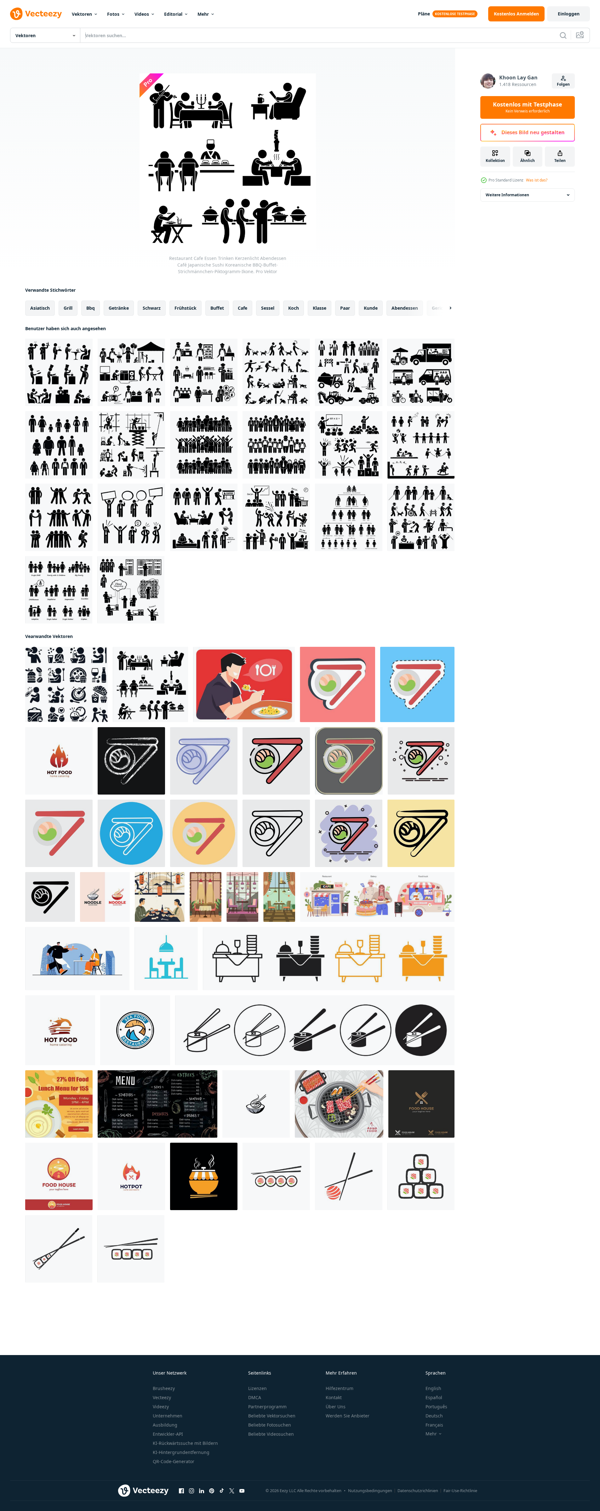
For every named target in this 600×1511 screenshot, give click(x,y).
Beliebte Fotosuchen (269, 1425)
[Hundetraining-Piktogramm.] (276, 372)
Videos (141, 14)
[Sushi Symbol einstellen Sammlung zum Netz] (314, 1030)
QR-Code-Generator (173, 1461)
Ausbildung (165, 1425)
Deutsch (434, 1416)
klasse (319, 308)
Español (434, 1397)
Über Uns (336, 1407)
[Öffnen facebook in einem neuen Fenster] (181, 1490)
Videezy (161, 1407)
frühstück (185, 308)
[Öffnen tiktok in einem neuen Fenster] (221, 1490)
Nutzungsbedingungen (370, 1490)
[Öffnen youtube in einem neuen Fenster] (241, 1490)
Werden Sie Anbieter (347, 1416)
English (433, 1388)
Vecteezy (162, 1397)
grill (68, 308)
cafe (242, 308)
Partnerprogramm (267, 1407)
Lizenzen (257, 1388)
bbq (90, 308)
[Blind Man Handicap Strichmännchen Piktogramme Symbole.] (420, 517)
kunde (371, 308)
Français (434, 1425)
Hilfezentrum (339, 1388)
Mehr (203, 14)
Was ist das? (536, 180)
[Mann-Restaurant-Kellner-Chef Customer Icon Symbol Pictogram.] (59, 372)
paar (345, 308)
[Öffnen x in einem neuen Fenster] (231, 1490)
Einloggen (569, 14)
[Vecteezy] (36, 14)
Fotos (113, 14)
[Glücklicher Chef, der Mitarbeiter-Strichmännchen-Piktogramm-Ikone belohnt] (276, 517)
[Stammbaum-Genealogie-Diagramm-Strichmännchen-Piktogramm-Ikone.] (348, 517)
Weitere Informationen (507, 195)
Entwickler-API (168, 1434)
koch (293, 308)
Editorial (173, 14)
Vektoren (82, 14)
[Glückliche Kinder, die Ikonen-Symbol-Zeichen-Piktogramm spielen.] (420, 445)
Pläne (424, 14)
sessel (267, 308)
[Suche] (563, 35)
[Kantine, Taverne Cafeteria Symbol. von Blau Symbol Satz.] (166, 958)
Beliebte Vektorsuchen (271, 1416)
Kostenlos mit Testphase (527, 107)
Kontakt (334, 1397)
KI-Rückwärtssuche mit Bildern (185, 1443)
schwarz (152, 308)
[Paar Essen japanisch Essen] (160, 897)
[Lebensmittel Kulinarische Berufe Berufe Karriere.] (203, 372)
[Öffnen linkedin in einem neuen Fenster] (201, 1490)
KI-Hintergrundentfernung (181, 1452)
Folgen (563, 84)
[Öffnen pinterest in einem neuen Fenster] (211, 1490)
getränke (119, 308)
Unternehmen (167, 1416)
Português (436, 1407)
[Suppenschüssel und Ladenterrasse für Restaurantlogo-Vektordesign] (203, 1176)
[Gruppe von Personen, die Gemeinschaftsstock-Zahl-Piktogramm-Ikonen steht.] (203, 445)
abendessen (404, 308)
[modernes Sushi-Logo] (276, 1176)
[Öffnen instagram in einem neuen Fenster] (191, 1490)
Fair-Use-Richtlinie (460, 1490)
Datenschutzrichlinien (417, 1490)
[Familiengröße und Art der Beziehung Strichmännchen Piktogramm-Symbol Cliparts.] (58, 589)
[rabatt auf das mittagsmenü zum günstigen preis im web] (59, 1104)
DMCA (254, 1397)
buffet (217, 308)
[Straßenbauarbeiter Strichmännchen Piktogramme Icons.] (348, 372)
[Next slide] (445, 308)
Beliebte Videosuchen (271, 1434)
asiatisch (40, 308)
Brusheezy (164, 1388)
